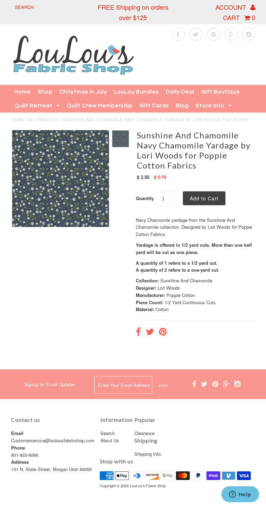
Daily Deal (180, 91)
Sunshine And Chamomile (186, 280)
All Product (43, 119)
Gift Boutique (220, 91)
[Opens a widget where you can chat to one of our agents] (240, 495)
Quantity (145, 198)
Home (23, 91)
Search (107, 433)
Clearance (144, 433)
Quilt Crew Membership (100, 105)
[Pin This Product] (163, 332)
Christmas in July (83, 91)
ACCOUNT (231, 6)
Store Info (210, 105)
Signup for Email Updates (50, 384)
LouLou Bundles (136, 91)
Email (17, 433)
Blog (182, 105)
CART (239, 17)
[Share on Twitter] (150, 332)
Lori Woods (169, 287)
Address (20, 462)
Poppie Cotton (181, 295)
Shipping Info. (148, 454)
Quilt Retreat (34, 105)
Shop (45, 91)
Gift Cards (154, 105)
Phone (18, 447)
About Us (109, 440)
